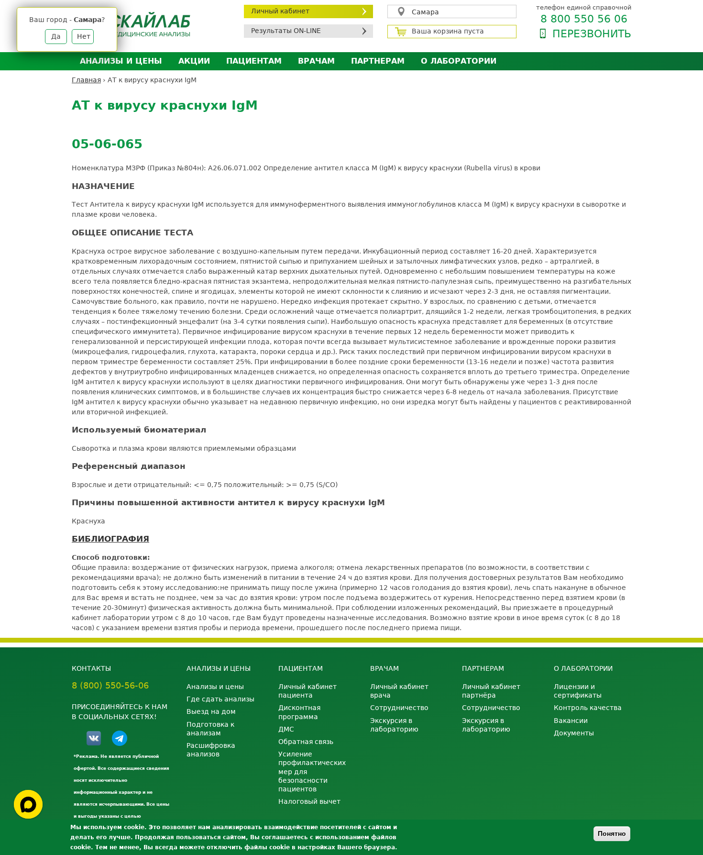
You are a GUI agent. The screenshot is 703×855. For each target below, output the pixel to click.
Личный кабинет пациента (307, 691)
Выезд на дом (211, 711)
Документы (574, 733)
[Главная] (151, 24)
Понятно (612, 833)
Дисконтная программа (299, 712)
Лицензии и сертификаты (578, 691)
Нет (83, 36)
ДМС (286, 729)
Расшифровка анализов (211, 750)
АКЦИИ (194, 61)
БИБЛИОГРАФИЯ (110, 539)
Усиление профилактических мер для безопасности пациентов (312, 771)
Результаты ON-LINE (286, 30)
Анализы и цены (121, 61)
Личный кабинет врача (399, 691)
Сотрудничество (399, 707)
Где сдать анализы (220, 699)
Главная (86, 80)
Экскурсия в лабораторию (394, 725)
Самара (425, 12)
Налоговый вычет (309, 801)
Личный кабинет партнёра (491, 691)
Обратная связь (305, 741)
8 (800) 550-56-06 (110, 685)
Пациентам (254, 61)
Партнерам (378, 61)
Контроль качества (588, 707)
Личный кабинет (280, 11)
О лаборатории (458, 61)
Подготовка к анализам (210, 729)
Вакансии (571, 720)
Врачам (316, 61)
